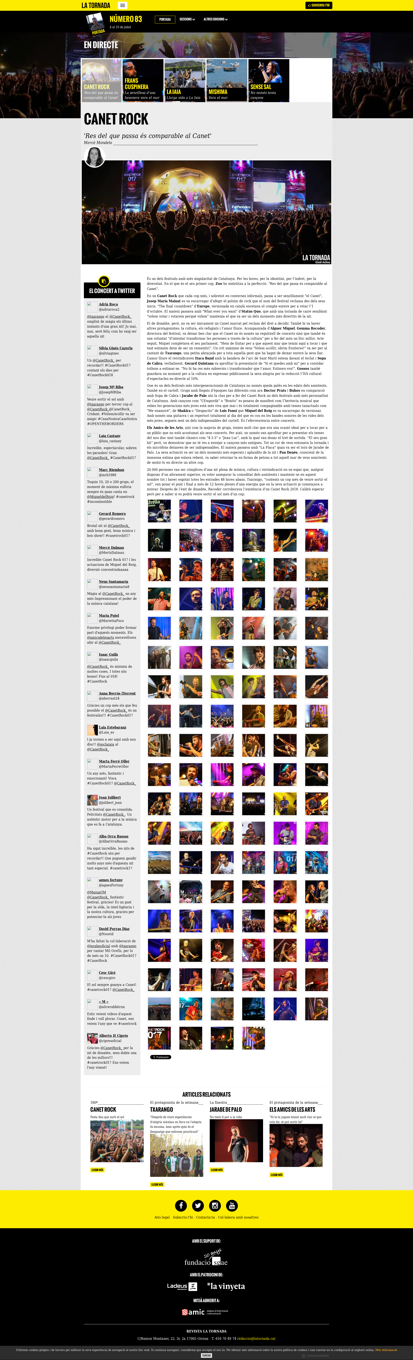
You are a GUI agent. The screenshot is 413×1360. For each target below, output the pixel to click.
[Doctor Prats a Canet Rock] (316, 540)
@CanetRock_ (120, 316)
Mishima (218, 92)
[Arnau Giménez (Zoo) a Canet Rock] (190, 1038)
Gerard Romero (112, 513)
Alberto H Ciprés (113, 1035)
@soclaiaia (105, 744)
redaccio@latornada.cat (256, 1338)
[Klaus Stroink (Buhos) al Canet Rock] (222, 511)
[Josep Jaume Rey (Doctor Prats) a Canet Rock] (159, 569)
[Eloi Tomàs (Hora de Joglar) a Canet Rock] (159, 686)
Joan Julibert (110, 797)
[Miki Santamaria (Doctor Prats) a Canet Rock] (285, 540)
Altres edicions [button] (214, 19)
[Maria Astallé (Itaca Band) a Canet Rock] (316, 745)
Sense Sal (261, 87)
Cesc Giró (107, 972)
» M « (103, 1001)
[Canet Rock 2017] (253, 803)
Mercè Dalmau (111, 547)
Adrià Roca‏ (108, 304)
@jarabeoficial (98, 946)
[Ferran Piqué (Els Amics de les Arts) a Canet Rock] (316, 598)
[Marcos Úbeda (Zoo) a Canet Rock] (222, 1038)
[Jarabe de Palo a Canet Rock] (222, 774)
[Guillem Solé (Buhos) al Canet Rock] (253, 511)
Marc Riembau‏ (111, 470)
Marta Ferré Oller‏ (114, 761)
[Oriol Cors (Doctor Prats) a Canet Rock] (253, 540)
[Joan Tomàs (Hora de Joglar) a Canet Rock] (190, 657)
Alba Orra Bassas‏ (113, 836)
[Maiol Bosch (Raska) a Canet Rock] (222, 862)
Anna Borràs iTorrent (117, 693)
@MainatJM (96, 892)
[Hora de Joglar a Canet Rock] (285, 657)
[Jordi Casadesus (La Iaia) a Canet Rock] (316, 833)
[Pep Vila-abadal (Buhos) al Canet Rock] (316, 511)
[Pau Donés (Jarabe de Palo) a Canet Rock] (159, 774)
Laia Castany (109, 436)
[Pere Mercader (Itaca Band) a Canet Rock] (253, 716)
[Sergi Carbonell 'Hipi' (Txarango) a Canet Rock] (222, 979)
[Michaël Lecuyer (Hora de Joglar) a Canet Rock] (222, 657)
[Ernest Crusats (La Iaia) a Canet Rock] (285, 833)
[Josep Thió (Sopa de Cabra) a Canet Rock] (190, 921)
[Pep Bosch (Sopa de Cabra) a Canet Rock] (190, 950)
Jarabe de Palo (226, 1109)
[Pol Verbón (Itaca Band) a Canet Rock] (316, 716)
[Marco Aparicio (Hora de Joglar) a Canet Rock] (190, 686)
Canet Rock (96, 87)
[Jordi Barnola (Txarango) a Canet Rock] (159, 979)
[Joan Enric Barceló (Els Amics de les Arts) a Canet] (253, 569)
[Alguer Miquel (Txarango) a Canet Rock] (253, 950)
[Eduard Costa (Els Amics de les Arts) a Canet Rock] (159, 598)
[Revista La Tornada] (96, 5)
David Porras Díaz (114, 929)
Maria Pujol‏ (109, 615)
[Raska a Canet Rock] (253, 862)
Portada (165, 19)
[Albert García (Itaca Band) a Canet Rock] (190, 745)
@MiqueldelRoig (100, 496)
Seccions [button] (186, 19)
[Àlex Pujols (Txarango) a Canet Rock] (222, 950)
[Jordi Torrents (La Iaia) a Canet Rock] (253, 833)
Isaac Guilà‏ (108, 654)
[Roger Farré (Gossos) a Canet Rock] (316, 628)
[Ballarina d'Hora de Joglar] (190, 716)
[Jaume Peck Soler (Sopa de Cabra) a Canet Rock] (285, 921)
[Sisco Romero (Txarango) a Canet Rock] (285, 979)
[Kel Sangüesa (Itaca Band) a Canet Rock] (285, 716)
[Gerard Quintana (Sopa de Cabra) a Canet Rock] (253, 891)
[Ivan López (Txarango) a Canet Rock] (285, 950)
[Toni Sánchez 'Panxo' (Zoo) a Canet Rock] (285, 1008)
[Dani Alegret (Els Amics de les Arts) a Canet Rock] (253, 598)
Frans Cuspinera (136, 84)
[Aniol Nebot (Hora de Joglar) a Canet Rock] (253, 657)
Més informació (386, 1350)
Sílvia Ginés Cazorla (116, 348)
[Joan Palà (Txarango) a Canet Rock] (222, 1008)
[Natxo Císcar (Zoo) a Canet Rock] (316, 1008)
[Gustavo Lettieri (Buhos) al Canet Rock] (190, 511)
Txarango (161, 1109)
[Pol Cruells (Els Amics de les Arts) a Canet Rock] (222, 598)
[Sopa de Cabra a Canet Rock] (316, 891)
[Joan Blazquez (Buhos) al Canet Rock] (159, 511)
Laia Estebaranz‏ (112, 727)
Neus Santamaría (113, 581)
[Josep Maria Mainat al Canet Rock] (285, 803)
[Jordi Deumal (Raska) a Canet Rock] (285, 862)
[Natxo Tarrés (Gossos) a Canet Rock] (285, 598)
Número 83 (126, 19)
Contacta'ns (205, 1217)
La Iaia (174, 92)
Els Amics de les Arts (292, 1109)
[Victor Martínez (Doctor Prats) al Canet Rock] (159, 540)
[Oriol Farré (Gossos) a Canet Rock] (222, 628)
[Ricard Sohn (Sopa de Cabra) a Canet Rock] (159, 921)
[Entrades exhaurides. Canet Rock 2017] (159, 862)
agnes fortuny (111, 880)
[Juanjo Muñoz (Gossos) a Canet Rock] (159, 628)
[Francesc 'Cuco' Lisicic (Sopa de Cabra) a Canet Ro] (222, 891)
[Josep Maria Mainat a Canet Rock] (222, 833)
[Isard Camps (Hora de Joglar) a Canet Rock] (316, 657)
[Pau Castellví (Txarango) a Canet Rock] (190, 1008)
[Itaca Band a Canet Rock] (222, 745)
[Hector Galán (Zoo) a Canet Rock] (253, 1008)
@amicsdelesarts (100, 637)
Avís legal (162, 1217)
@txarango (95, 316)
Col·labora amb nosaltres (238, 1217)
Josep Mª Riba (111, 387)
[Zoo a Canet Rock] (159, 1038)
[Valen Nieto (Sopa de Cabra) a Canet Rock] (222, 921)
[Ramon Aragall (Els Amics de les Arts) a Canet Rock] (316, 569)
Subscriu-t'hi (320, 5)
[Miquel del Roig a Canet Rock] (190, 862)
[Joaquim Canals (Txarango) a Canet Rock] (159, 950)
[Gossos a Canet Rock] (285, 628)
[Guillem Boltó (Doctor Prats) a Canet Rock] (222, 540)
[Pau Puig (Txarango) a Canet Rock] (190, 979)
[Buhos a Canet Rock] (190, 540)
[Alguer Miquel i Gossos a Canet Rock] (253, 628)
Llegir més (97, 1170)
